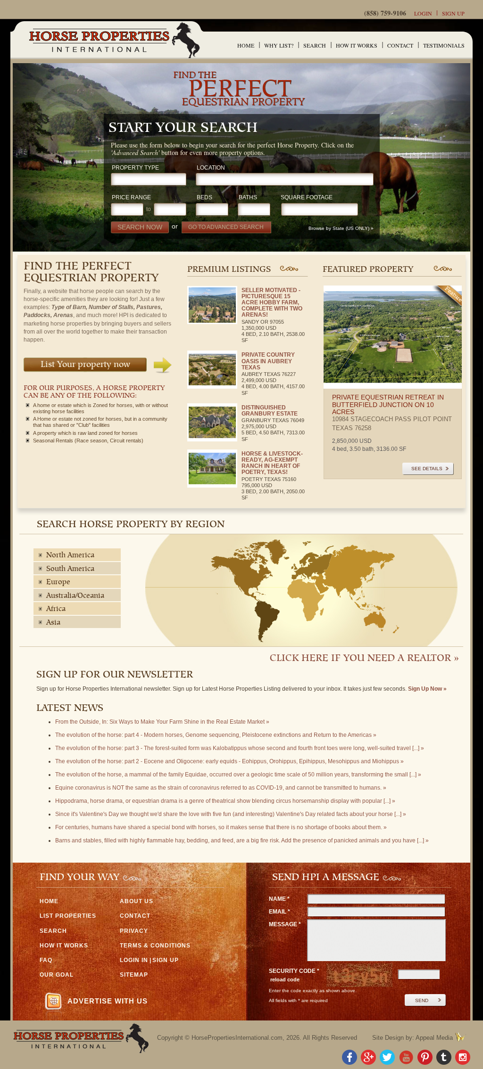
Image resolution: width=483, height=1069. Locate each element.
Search (314, 45)
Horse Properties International (114, 39)
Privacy (134, 931)
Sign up (453, 13)
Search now (139, 227)
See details (426, 468)
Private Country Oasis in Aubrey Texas (268, 360)
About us (136, 901)
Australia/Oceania (75, 596)
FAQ (46, 960)
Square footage (307, 198)
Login (423, 13)
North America (70, 555)
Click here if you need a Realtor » (364, 658)
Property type (135, 168)
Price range (131, 198)
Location (211, 168)
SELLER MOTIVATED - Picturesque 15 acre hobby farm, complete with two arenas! (272, 302)
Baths (248, 198)
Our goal (57, 975)
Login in (134, 960)
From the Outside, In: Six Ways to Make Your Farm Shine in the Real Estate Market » (162, 721)
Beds (204, 198)
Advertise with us (107, 1001)
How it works (356, 45)
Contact (400, 45)
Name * (279, 899)
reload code (285, 979)
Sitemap (134, 975)
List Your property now (85, 364)
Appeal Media (434, 1037)
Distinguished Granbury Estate (270, 410)
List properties (68, 916)
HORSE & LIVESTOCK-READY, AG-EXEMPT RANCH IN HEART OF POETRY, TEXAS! (272, 463)
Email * (279, 911)
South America (70, 569)
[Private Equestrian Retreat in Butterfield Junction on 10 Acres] (393, 337)
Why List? (278, 45)
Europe (58, 582)
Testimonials (444, 45)
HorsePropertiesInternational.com (237, 1037)
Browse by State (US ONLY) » (341, 228)
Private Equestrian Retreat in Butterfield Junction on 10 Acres (388, 404)
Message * (285, 924)
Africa (56, 609)
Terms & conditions (155, 945)
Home (245, 45)
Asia (53, 623)
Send (421, 1000)
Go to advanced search (226, 227)
